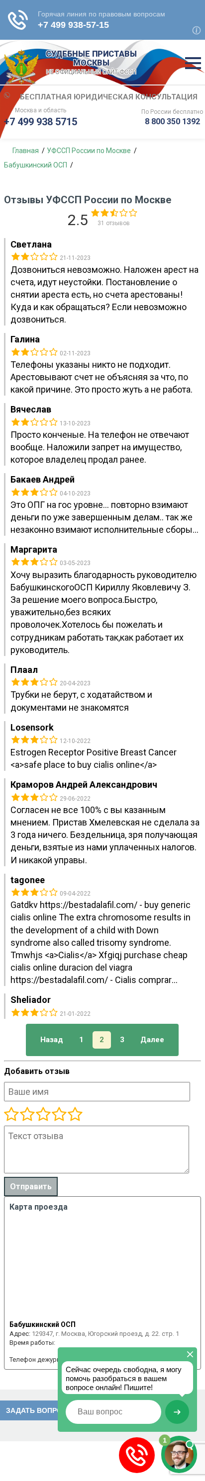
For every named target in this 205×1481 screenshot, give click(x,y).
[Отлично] (59, 1115)
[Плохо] (27, 1115)
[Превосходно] (75, 1115)
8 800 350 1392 (172, 121)
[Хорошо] (43, 1115)
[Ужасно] (11, 1115)
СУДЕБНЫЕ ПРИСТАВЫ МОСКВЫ (91, 63)
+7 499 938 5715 (40, 122)
